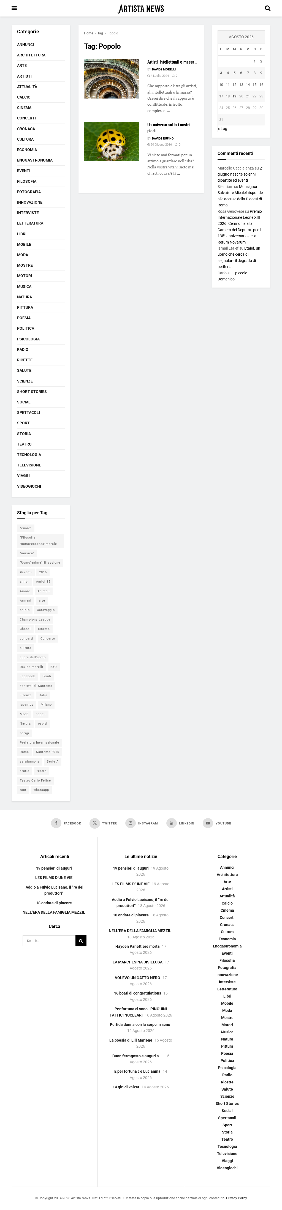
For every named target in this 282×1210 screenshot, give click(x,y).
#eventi (26, 572)
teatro (42, 771)
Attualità (27, 86)
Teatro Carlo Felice (35, 780)
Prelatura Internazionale (39, 742)
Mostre (25, 265)
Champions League (35, 619)
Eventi (23, 170)
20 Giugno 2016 (161, 144)
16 (261, 85)
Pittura (25, 307)
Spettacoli (28, 412)
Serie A (53, 761)
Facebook (27, 676)
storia (24, 771)
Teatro (24, 444)
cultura (25, 648)
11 (228, 85)
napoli (41, 714)
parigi (24, 733)
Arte (22, 65)
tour (23, 790)
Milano (46, 704)
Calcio (24, 97)
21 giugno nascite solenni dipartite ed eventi (241, 174)
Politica (25, 328)
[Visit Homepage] (141, 8)
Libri (21, 234)
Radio (22, 349)
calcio (25, 610)
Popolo (112, 33)
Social (24, 402)
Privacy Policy (236, 1198)
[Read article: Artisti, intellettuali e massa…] (111, 79)
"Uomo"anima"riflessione (40, 562)
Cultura (25, 139)
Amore (25, 591)
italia (43, 695)
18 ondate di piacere (54, 903)
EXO (53, 667)
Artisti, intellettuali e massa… (172, 62)
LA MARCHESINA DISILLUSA (137, 962)
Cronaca (26, 129)
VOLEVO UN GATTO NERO (137, 978)
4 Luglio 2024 (159, 76)
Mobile (24, 244)
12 (234, 85)
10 (221, 85)
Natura (24, 297)
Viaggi (23, 475)
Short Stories (32, 391)
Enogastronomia (35, 160)
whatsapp (41, 790)
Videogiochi (29, 486)
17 (221, 96)
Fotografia (29, 192)
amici (24, 581)
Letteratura (30, 223)
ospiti (42, 723)
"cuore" (26, 528)
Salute (24, 370)
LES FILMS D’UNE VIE (53, 877)
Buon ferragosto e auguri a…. (137, 1056)
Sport (23, 423)
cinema (44, 629)
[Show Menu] (14, 8)
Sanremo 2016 (47, 752)
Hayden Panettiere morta (137, 946)
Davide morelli (31, 667)
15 (254, 85)
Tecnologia (29, 454)
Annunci (25, 44)
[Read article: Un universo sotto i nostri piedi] (111, 141)
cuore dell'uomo (33, 657)
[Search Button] (267, 8)
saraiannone (30, 761)
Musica (24, 286)
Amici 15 (43, 581)
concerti (26, 638)
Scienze (25, 381)
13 (241, 85)
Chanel (25, 629)
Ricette (24, 360)
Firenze (26, 695)
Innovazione (29, 202)
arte (42, 600)
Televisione (29, 465)
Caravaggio (46, 610)
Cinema (24, 107)
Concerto (47, 638)
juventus (27, 704)
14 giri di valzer (126, 1087)
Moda (22, 255)
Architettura (31, 55)
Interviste (28, 213)
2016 (43, 572)
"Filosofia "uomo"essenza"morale (38, 540)
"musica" (27, 553)
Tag (100, 33)
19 (234, 96)
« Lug (222, 128)
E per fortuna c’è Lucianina (137, 1071)
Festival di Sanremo (36, 686)
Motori (24, 276)
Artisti (24, 76)
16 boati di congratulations (137, 993)
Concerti (26, 118)
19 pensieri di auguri (54, 868)
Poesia (24, 318)
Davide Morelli (164, 69)
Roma (24, 752)
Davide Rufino (163, 138)
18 (228, 96)
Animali (43, 591)
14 (248, 85)
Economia (27, 150)
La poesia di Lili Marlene (130, 1040)
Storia (24, 433)
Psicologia (28, 339)
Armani (25, 600)
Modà (24, 714)
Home (88, 33)
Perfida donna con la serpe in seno (140, 1024)
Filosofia (26, 181)
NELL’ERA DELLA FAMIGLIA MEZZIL (54, 912)
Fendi (46, 676)
